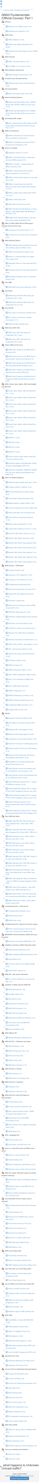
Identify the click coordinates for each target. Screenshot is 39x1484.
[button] (1, 2)
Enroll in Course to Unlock (19, 1478)
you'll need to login (28, 1476)
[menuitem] (1, 5)
